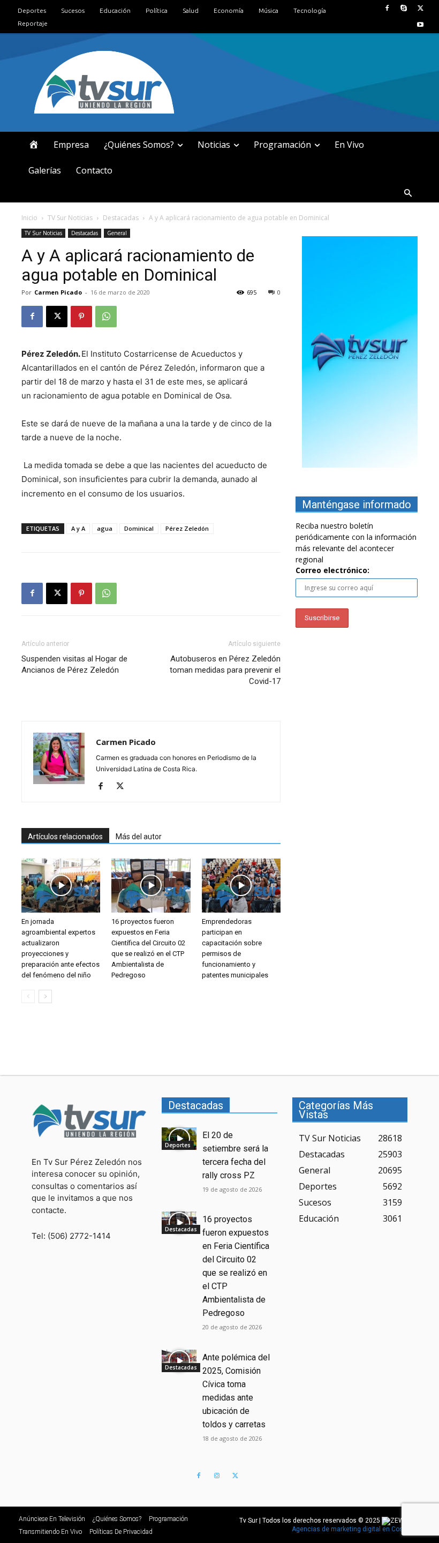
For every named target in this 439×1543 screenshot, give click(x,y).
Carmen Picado (58, 292)
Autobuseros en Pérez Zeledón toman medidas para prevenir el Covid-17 (225, 670)
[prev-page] (28, 996)
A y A (78, 528)
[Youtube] (420, 25)
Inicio (29, 217)
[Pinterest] (81, 316)
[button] (408, 193)
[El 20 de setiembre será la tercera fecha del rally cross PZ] (179, 1138)
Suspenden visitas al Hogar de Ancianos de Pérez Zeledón (74, 664)
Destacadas (121, 217)
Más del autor (139, 836)
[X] (420, 8)
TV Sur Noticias (70, 217)
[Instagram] (216, 1476)
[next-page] (45, 996)
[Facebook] (387, 8)
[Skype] (404, 8)
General (117, 233)
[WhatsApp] (106, 316)
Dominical (139, 528)
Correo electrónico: (332, 570)
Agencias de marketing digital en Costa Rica (358, 1529)
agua (104, 528)
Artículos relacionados (65, 836)
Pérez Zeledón (187, 528)
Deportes (178, 1145)
